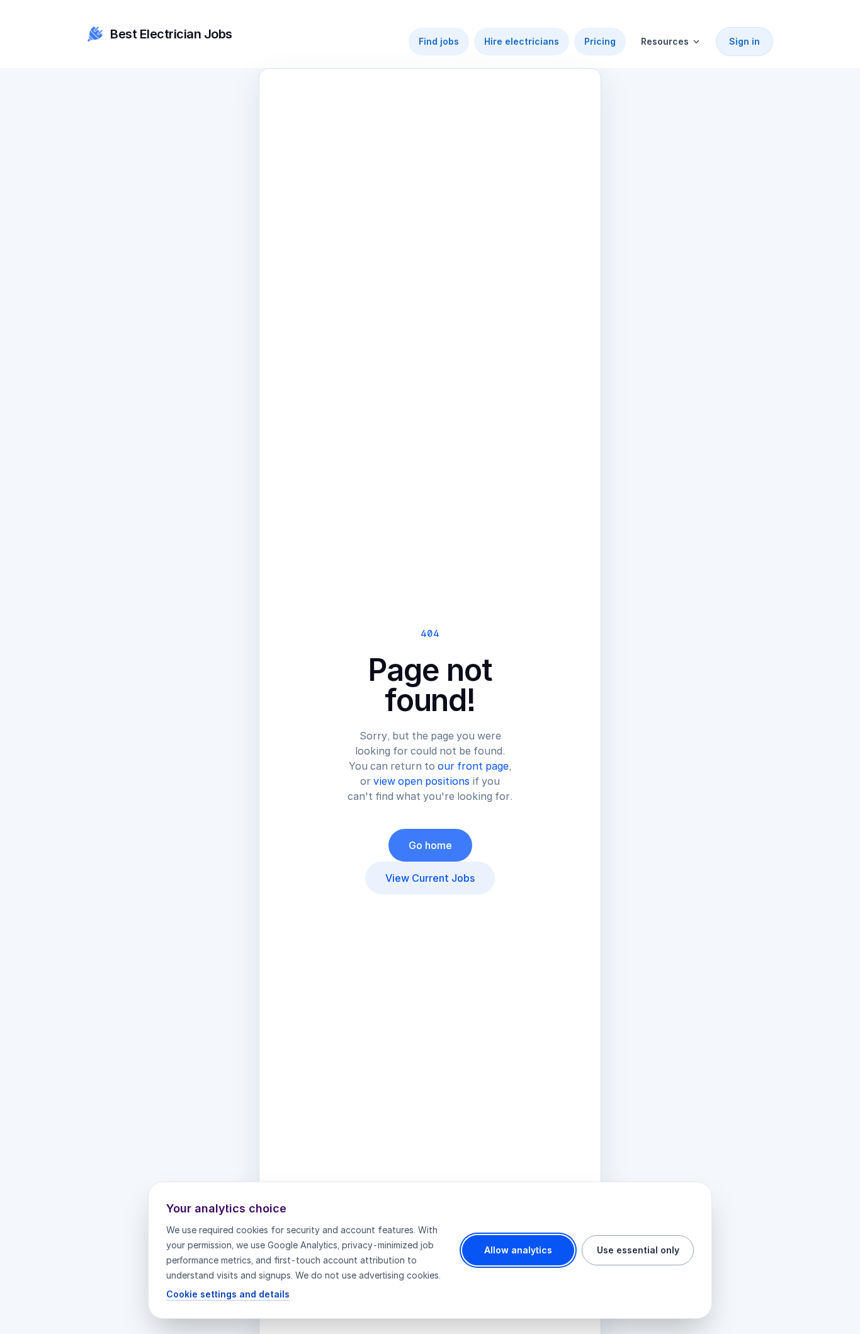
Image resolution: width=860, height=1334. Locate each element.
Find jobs (439, 41)
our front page (473, 766)
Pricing (600, 41)
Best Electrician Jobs (171, 34)
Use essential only (638, 1250)
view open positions (421, 781)
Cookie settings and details (228, 1294)
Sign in (744, 41)
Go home (430, 845)
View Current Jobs (430, 878)
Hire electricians (521, 41)
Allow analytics (518, 1250)
